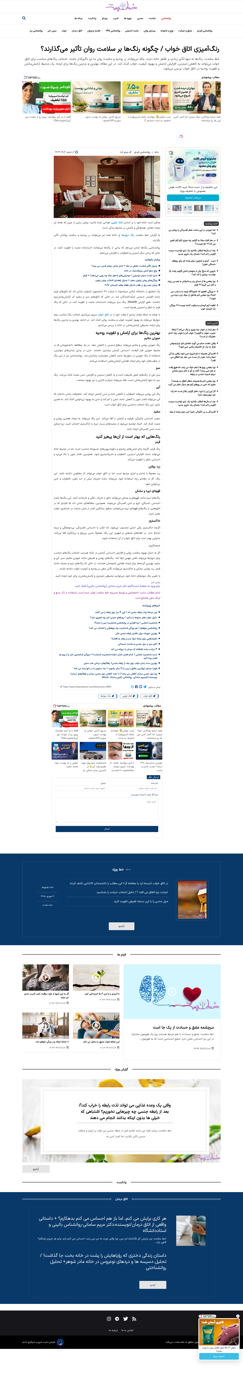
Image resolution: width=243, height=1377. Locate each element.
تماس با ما (127, 1330)
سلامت (152, 18)
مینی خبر (52, 31)
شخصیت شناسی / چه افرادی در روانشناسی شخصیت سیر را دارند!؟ (125, 623)
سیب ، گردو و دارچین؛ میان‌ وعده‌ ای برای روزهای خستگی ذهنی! (194, 262)
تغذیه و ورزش (94, 31)
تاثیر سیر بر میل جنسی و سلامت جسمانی (137, 644)
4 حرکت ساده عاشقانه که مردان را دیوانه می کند (134, 649)
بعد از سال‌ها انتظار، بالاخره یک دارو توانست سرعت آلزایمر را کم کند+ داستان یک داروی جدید (192, 252)
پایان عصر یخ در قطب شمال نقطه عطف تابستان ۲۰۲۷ (131, 285)
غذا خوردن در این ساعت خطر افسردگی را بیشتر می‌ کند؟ (192, 231)
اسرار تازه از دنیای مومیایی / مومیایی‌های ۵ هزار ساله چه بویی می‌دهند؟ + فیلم (120, 275)
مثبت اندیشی (132, 31)
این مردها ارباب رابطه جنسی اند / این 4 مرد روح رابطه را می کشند (126, 612)
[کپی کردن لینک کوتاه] (83, 687)
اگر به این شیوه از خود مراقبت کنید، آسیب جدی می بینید (46, 995)
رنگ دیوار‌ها (128, 235)
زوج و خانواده (167, 31)
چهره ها (128, 18)
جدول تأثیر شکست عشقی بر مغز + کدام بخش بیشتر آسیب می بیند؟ (124, 266)
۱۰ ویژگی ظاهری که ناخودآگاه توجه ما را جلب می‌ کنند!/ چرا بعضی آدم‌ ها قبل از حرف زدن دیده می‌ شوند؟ (193, 295)
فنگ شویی (117, 223)
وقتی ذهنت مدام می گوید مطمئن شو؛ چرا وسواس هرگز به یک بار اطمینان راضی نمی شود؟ (193, 345)
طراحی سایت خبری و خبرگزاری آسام (38, 1342)
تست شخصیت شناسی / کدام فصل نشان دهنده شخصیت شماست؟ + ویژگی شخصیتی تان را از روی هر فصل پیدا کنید (108, 656)
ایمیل (103, 783)
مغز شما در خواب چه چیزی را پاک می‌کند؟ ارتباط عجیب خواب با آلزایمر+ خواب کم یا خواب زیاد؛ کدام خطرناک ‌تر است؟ (192, 333)
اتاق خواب (103, 315)
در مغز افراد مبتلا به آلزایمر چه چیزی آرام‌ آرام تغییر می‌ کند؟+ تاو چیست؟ (193, 242)
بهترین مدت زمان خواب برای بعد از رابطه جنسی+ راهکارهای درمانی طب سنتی (120, 663)
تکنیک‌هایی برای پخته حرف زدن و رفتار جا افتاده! (134, 639)
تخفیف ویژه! (219, 1356)
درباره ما (114, 1330)
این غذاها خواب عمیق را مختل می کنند (101, 1042)
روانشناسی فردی (205, 31)
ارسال (106, 829)
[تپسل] (181, 136)
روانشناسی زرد (36, 31)
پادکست (92, 18)
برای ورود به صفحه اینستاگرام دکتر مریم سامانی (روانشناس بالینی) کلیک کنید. (117, 586)
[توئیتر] (140, 687)
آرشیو (121, 926)
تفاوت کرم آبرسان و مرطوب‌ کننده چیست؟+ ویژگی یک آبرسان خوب (193, 307)
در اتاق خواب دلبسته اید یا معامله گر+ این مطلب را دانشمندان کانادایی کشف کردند (118, 883)
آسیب (116, 18)
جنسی (140, 18)
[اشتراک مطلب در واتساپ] (132, 687)
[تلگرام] (144, 687)
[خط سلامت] (121, 6)
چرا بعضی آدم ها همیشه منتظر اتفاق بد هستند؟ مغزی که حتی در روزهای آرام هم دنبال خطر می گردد (192, 382)
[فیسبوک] (136, 687)
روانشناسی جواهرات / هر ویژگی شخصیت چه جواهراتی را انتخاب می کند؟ (123, 628)
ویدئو (105, 18)
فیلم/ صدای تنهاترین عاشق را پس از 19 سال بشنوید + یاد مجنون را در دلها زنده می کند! (115, 668)
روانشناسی (166, 18)
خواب (64, 31)
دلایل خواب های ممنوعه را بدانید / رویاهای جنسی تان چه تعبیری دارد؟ (123, 617)
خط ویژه (118, 869)
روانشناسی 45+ (113, 31)
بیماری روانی (150, 31)
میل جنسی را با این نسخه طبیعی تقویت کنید (141, 901)
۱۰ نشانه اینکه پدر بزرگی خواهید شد (52, 1042)
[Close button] (238, 1316)
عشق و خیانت (185, 31)
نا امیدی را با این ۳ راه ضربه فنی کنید (102, 994)
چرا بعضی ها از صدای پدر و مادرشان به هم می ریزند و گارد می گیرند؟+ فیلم (191, 283)
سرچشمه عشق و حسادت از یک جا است (183, 1028)
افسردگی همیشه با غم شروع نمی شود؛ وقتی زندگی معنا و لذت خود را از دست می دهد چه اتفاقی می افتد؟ (192, 357)
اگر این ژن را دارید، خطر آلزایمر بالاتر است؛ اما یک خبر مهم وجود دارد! (193, 393)
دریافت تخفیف (193, 198)
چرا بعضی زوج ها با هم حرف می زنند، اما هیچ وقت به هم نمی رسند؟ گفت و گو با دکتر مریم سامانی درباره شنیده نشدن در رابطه (192, 371)
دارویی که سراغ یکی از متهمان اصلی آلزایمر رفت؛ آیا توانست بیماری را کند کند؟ (192, 272)
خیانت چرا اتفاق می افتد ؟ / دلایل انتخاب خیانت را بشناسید (132, 892)
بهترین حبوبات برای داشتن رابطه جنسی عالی (136, 633)
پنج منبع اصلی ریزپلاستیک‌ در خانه (140, 271)
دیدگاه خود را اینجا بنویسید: (144, 794)
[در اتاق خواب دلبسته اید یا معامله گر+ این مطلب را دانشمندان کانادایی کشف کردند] (192, 900)
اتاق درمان (77, 31)
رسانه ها (79, 18)
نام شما (154, 783)
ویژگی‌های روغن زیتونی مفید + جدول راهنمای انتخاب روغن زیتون (126, 280)
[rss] (134, 1319)
